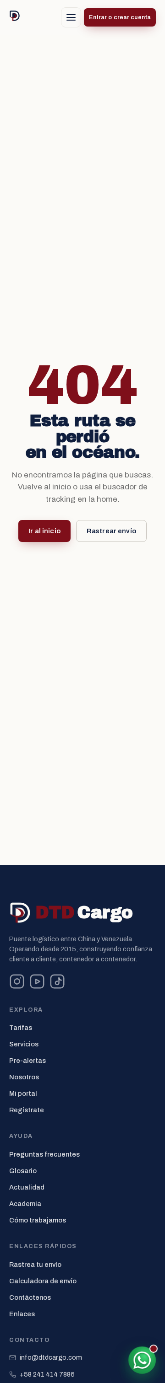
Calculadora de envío (43, 1281)
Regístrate (26, 1110)
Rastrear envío (111, 531)
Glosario (23, 1170)
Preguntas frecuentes (44, 1154)
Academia (25, 1203)
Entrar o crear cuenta (120, 17)
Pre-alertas (27, 1060)
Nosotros (24, 1077)
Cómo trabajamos (37, 1220)
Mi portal (23, 1093)
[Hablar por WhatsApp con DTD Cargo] (142, 1360)
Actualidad (26, 1187)
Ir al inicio (44, 531)
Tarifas (20, 1027)
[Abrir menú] (71, 17)
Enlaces (22, 1314)
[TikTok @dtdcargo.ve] (57, 981)
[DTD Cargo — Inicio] (14, 17)
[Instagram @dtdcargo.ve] (17, 981)
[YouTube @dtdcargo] (37, 981)
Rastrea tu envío (35, 1264)
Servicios (23, 1044)
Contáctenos (30, 1297)
